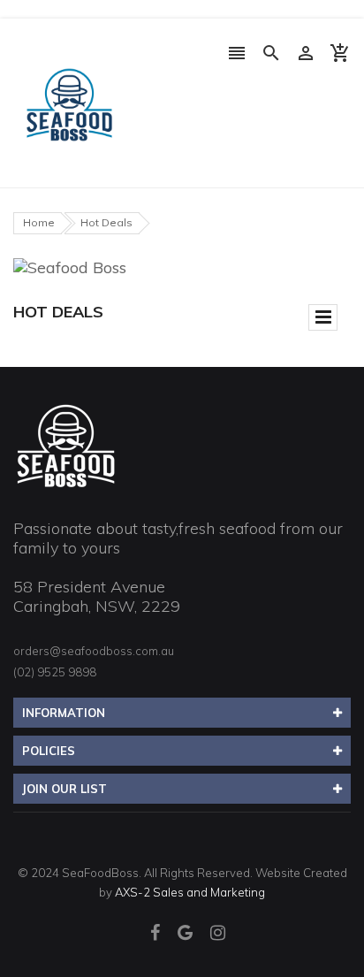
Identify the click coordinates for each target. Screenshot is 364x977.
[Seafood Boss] (66, 445)
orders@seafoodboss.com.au (93, 651)
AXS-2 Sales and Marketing (190, 892)
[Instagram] (217, 934)
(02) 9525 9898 (54, 672)
